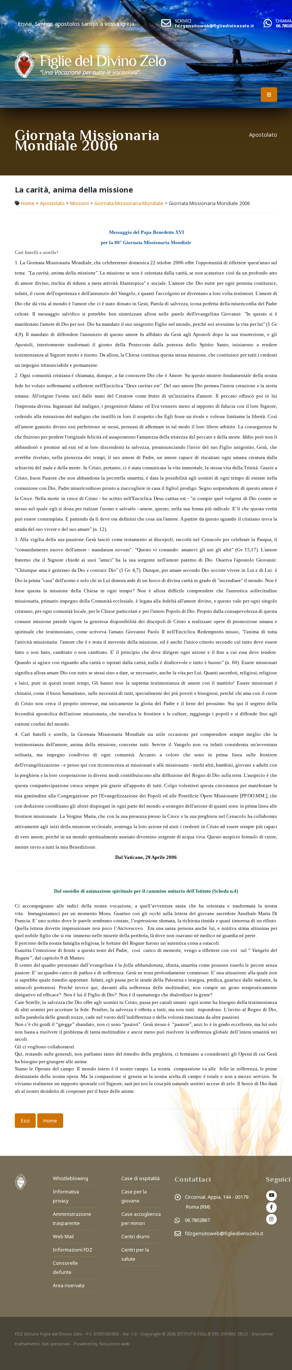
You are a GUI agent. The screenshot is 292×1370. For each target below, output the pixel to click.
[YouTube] (271, 1195)
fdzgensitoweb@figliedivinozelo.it (214, 25)
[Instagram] (271, 1219)
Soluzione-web (114, 1343)
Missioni (79, 203)
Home (28, 203)
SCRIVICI (183, 20)
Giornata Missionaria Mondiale (128, 203)
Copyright (150, 1334)
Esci (25, 1120)
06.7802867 (197, 1220)
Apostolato (52, 203)
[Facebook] (271, 1207)
